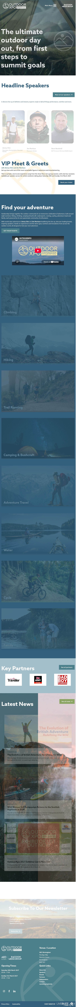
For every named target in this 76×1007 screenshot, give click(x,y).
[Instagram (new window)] (4, 991)
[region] (38, 37)
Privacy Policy (5, 1004)
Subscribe (14, 929)
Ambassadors (43, 979)
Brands (41, 974)
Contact (41, 981)
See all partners (66, 667)
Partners (42, 977)
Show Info (42, 970)
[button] (13, 680)
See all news (66, 701)
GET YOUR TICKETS (10, 231)
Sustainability (16, 1004)
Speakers (42, 972)
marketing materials (45, 984)
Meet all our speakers (62, 95)
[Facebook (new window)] (9, 991)
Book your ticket (66, 182)
